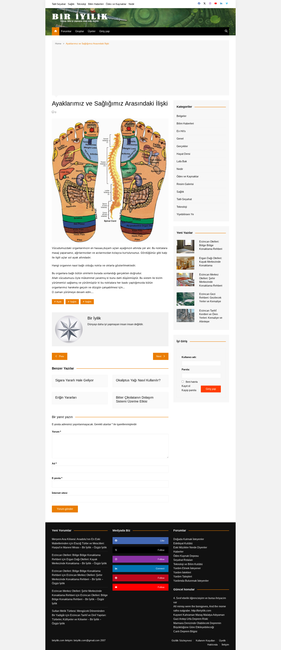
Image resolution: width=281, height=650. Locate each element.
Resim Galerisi (185, 184)
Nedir (131, 4)
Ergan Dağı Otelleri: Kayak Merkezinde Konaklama (210, 262)
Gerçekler (182, 146)
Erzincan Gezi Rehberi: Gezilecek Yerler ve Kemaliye (210, 298)
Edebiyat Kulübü (183, 543)
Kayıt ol (186, 386)
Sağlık (71, 4)
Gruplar (79, 31)
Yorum (56, 431)
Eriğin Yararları (66, 397)
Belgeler (181, 116)
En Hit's (181, 131)
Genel (180, 138)
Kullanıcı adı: (189, 357)
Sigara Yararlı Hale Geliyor (74, 380)
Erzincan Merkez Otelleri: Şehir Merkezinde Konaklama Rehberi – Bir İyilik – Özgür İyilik (77, 579)
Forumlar (66, 31)
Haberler (178, 551)
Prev (61, 356)
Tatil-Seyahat (59, 4)
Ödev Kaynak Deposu (186, 555)
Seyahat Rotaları (183, 560)
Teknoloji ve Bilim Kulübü (188, 564)
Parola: (186, 369)
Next (158, 356)
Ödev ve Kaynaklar (116, 4)
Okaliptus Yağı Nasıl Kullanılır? (138, 380)
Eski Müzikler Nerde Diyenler (190, 547)
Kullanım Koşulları (205, 640)
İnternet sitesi (59, 492)
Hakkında (212, 644)
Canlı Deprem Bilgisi (185, 631)
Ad (54, 463)
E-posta (57, 478)
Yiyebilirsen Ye (185, 214)
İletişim (225, 644)
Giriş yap (104, 31)
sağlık (88, 301)
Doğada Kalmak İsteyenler (188, 539)
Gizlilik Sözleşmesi (182, 640)
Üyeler (91, 31)
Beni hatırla (192, 381)
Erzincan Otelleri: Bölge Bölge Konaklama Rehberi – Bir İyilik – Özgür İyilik (80, 599)
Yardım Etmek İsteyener (187, 568)
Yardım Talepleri (182, 576)
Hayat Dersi (183, 154)
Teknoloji (81, 4)
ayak (58, 301)
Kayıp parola (189, 390)
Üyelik (222, 640)
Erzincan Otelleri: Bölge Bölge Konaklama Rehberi (210, 245)
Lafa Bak (182, 161)
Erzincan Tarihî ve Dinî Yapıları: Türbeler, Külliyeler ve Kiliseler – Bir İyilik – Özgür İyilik (79, 619)
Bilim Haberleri (96, 4)
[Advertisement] (140, 70)
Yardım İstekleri (182, 572)
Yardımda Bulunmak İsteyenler (191, 580)
